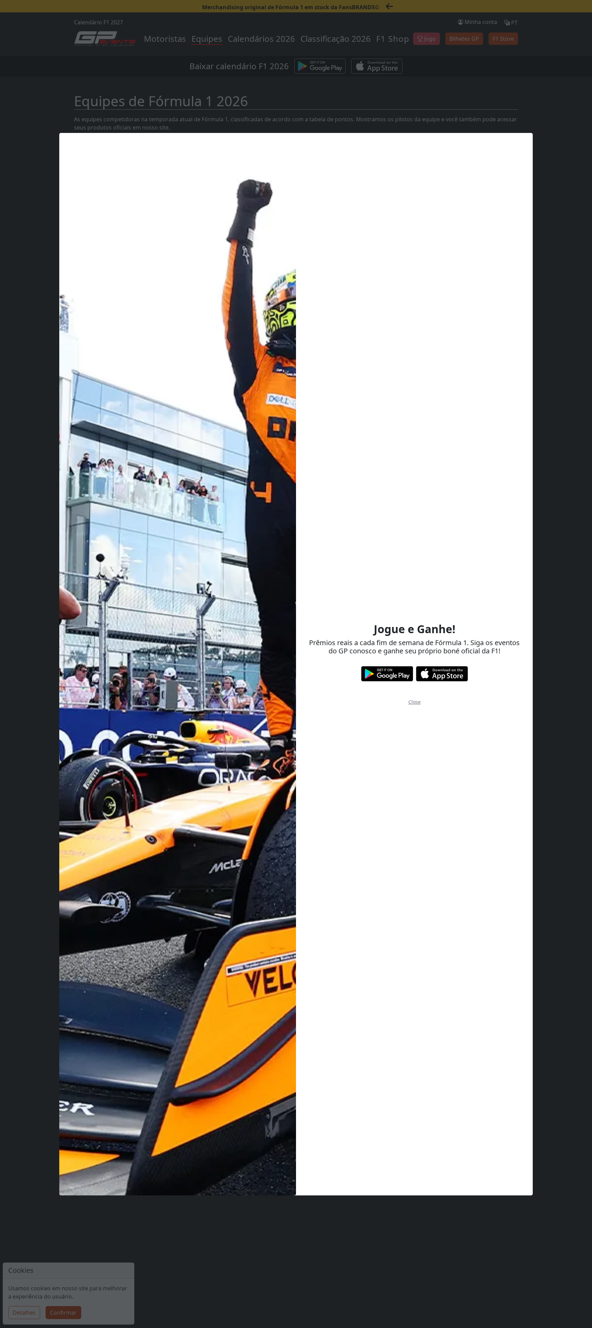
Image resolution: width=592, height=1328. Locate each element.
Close (414, 701)
